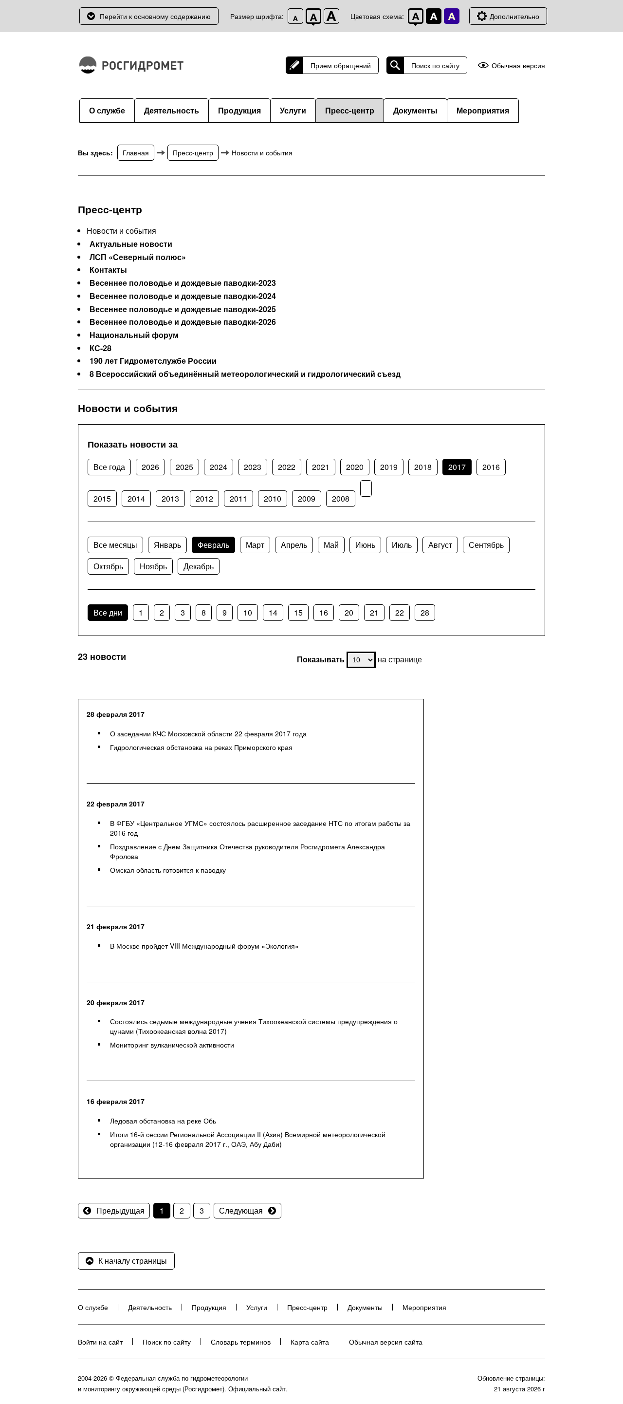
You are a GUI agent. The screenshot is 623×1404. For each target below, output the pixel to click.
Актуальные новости (131, 244)
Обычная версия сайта (385, 1342)
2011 (238, 498)
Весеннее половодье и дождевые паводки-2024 (183, 296)
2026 (150, 466)
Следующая (241, 1210)
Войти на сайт (100, 1342)
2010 (272, 498)
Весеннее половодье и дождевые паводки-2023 (183, 283)
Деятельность (171, 110)
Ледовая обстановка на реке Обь (163, 1120)
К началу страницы (132, 1260)
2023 (252, 466)
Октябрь (108, 566)
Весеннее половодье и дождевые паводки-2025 (183, 309)
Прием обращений (341, 65)
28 (425, 612)
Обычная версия (518, 65)
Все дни (107, 612)
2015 (102, 498)
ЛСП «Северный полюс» (138, 257)
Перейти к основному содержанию (155, 16)
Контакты (108, 269)
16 (323, 612)
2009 (306, 498)
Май (331, 544)
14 (273, 612)
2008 (340, 498)
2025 (184, 466)
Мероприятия (483, 110)
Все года (109, 466)
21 (374, 612)
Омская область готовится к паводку (168, 870)
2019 (389, 466)
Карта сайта (310, 1342)
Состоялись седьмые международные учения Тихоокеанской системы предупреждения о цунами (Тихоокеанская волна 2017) (254, 1026)
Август (440, 544)
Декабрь (198, 566)
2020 (355, 466)
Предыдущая (120, 1210)
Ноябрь (153, 566)
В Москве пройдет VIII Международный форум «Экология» (204, 946)
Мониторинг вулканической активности (172, 1044)
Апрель (294, 544)
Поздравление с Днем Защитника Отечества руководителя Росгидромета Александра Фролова (247, 851)
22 (399, 612)
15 (298, 612)
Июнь (365, 544)
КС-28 (100, 348)
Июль (402, 544)
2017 (457, 466)
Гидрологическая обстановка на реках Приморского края (201, 747)
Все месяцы (115, 544)
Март (255, 544)
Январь (167, 544)
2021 (321, 466)
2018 (423, 466)
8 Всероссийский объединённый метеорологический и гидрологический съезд (245, 374)
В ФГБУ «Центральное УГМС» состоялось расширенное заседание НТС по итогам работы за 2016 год (260, 828)
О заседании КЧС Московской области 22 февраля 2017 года (208, 733)
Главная (136, 152)
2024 (218, 466)
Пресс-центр (349, 110)
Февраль (213, 544)
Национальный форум (134, 335)
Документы (415, 110)
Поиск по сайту (435, 65)
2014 (136, 498)
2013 (170, 498)
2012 (204, 498)
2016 (491, 466)
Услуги (293, 110)
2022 (286, 466)
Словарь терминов (241, 1342)
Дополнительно (514, 16)
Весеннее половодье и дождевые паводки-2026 (183, 322)
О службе (107, 110)
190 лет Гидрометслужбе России (153, 361)
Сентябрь (486, 544)
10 (247, 612)
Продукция (239, 110)
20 (349, 612)
